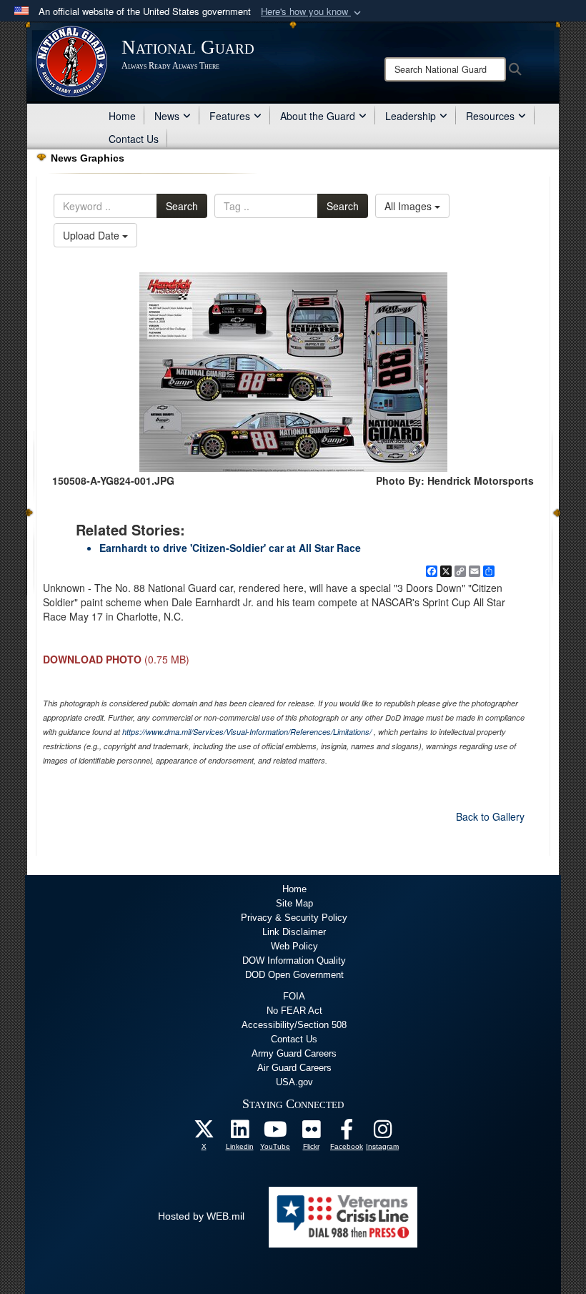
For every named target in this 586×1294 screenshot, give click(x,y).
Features (229, 116)
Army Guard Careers (294, 1053)
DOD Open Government (294, 974)
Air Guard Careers (294, 1067)
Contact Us (134, 139)
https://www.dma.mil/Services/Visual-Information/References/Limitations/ (247, 731)
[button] (312, 11)
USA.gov (294, 1082)
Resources (490, 116)
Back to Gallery (490, 816)
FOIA (294, 996)
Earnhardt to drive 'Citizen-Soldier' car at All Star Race (230, 547)
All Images (409, 206)
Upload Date (92, 235)
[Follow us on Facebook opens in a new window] (346, 1133)
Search (182, 206)
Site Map (294, 903)
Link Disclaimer (294, 932)
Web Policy (294, 946)
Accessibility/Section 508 (294, 1024)
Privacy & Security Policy (294, 917)
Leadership (410, 116)
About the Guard (317, 116)
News (166, 116)
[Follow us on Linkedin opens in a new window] (239, 1133)
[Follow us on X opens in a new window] (204, 1133)
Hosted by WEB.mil (201, 1216)
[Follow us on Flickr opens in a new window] (311, 1133)
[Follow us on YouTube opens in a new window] (275, 1133)
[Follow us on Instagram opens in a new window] (382, 1133)
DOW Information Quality (294, 960)
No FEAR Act (294, 1010)
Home (122, 116)
